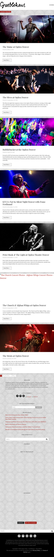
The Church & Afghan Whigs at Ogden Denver (24, 305)
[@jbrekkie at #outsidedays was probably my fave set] (42, 508)
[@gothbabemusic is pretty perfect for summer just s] (12, 508)
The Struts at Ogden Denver (16, 355)
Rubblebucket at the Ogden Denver (19, 149)
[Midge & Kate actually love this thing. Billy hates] (12, 499)
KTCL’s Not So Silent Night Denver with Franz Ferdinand (24, 203)
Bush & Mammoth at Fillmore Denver (15, 424)
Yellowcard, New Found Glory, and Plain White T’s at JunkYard (22, 427)
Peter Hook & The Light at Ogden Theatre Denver (26, 254)
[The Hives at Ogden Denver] (27, 80)
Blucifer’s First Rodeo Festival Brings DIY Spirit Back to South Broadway (25, 429)
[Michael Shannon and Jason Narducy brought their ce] (12, 517)
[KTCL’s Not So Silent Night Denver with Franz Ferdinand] (27, 184)
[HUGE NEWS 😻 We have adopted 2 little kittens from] (42, 499)
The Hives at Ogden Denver (15, 97)
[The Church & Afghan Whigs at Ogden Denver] (27, 288)
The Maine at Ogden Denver (16, 46)
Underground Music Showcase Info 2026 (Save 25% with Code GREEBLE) (25, 421)
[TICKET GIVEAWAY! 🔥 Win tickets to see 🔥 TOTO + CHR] (27, 508)
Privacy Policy (36, 550)
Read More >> (7, 60)
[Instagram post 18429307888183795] (27, 499)
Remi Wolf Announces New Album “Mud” (16, 415)
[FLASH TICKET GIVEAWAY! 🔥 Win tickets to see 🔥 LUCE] (27, 517)
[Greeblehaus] (12, 5)
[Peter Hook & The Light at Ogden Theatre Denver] (27, 237)
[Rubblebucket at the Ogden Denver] (27, 132)
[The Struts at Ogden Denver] (27, 338)
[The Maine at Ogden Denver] (27, 29)
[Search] (47, 439)
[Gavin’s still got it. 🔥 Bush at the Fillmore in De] (42, 517)
